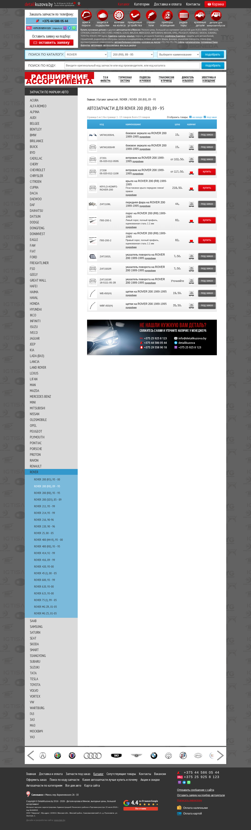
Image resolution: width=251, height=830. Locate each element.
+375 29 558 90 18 (155, 347)
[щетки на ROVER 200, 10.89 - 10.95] (92, 293)
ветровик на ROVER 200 (141, 157)
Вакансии (160, 774)
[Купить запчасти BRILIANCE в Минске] (168, 755)
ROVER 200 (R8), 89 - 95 (47, 486)
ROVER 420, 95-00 (44, 566)
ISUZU (34, 326)
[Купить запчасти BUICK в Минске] (183, 755)
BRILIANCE (36, 140)
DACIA (34, 193)
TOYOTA (35, 684)
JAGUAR (35, 338)
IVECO (34, 332)
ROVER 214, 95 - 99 (44, 513)
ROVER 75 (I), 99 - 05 (45, 600)
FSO (32, 268)
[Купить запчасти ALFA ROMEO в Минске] (57, 755)
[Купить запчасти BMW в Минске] (154, 755)
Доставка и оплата (168, 4)
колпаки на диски (151, 42)
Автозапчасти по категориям (44, 785)
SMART (34, 649)
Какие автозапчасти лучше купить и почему (109, 779)
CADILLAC (36, 158)
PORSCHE (36, 448)
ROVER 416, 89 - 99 (44, 560)
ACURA (34, 100)
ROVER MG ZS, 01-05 (45, 613)
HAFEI (33, 286)
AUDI (33, 117)
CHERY (34, 164)
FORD (33, 257)
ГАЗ (32, 713)
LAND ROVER (38, 367)
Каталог (124, 4)
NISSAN (34, 413)
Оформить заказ (36, 779)
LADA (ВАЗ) (37, 355)
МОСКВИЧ (36, 731)
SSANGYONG (38, 655)
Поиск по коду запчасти (64, 779)
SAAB (33, 620)
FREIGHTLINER (39, 262)
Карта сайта (92, 785)
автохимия (96, 45)
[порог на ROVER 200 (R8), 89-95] (92, 220)
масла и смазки (128, 45)
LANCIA (34, 361)
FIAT (33, 251)
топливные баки (209, 42)
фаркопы (85, 45)
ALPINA (34, 111)
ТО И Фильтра (105, 79)
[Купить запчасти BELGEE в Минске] (116, 755)
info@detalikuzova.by (192, 338)
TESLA (34, 678)
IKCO (33, 315)
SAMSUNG (36, 626)
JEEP (33, 344)
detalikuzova (186, 342)
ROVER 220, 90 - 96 (44, 526)
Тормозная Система (125, 79)
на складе (197, 117)
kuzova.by (39, 4)
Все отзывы (140, 808)
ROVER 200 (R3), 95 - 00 (47, 479)
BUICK (34, 146)
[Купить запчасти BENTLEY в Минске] (136, 755)
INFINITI (35, 320)
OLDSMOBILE (38, 419)
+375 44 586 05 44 (55, 21)
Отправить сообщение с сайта (195, 789)
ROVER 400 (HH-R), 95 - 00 (48, 540)
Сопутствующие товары (121, 774)
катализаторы (192, 42)
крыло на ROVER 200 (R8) (142, 181)
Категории (141, 4)
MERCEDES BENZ (40, 396)
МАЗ (32, 725)
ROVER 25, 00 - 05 (44, 533)
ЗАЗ (32, 719)
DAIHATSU (36, 210)
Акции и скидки (150, 779)
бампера (112, 36)
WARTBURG (37, 707)
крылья (130, 36)
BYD (32, 152)
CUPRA (34, 187)
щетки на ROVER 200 (139, 291)
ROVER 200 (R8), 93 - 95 (47, 493)
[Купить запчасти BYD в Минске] (198, 755)
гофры (181, 42)
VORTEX (35, 696)
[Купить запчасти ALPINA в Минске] (72, 755)
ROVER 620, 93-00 (44, 586)
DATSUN (35, 216)
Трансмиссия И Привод (166, 79)
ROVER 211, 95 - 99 (44, 506)
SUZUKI (34, 667)
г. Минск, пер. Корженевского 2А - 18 (55, 794)
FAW (33, 245)
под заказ (212, 117)
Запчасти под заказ (78, 774)
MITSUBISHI (37, 408)
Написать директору (189, 800)
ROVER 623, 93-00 (44, 593)
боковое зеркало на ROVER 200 (146, 133)
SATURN (35, 632)
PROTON (35, 454)
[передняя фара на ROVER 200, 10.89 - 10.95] (92, 204)
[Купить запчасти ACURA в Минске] (42, 755)
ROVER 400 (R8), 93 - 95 (47, 546)
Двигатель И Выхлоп (188, 79)
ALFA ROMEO (38, 106)
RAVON (34, 460)
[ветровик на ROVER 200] (92, 159)
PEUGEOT (36, 431)
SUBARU (35, 661)
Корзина (218, 4)
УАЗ (32, 736)
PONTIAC (36, 442)
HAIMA (34, 291)
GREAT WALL (38, 280)
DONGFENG (37, 228)
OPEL (33, 425)
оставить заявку (54, 42)
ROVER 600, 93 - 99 (44, 580)
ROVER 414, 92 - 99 (44, 553)
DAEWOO (36, 198)
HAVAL (34, 297)
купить (207, 171)
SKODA (34, 644)
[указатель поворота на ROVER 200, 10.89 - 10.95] (92, 256)
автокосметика (111, 45)
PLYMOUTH (37, 437)
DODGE (34, 222)
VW (32, 702)
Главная (31, 774)
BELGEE (34, 123)
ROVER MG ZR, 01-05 (45, 607)
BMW (33, 135)
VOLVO (34, 690)
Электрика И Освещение (209, 79)
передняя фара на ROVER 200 (145, 202)
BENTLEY (36, 129)
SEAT (33, 638)
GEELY (34, 274)
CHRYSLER (36, 175)
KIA (32, 350)
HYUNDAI (36, 309)
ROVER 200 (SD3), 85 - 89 (47, 499)
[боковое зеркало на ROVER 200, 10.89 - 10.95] (92, 135)
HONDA (34, 303)
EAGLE (34, 239)
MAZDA (34, 390)
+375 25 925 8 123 (42, 28)
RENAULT (36, 466)
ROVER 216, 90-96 (44, 520)
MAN (33, 384)
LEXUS (34, 373)
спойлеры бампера (175, 36)
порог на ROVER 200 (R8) (142, 213)
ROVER (34, 472)
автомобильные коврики (127, 42)
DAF (32, 204)
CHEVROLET (37, 169)
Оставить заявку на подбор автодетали (201, 795)
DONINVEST (37, 233)
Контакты (193, 4)
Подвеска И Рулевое (145, 79)
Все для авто (73, 785)
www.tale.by (59, 820)
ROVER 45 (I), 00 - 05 (45, 573)
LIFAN (33, 379)
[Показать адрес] (79, 4)
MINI (33, 402)
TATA (33, 673)
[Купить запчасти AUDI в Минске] (93, 755)
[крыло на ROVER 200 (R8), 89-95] (92, 188)
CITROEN (35, 181)
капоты (122, 36)
